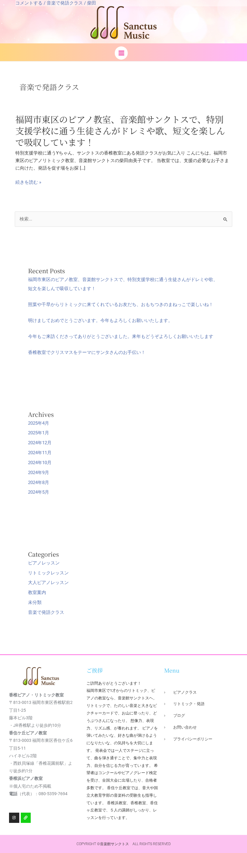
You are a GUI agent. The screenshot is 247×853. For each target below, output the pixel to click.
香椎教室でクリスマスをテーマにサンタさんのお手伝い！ (86, 352)
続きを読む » (28, 182)
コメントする (28, 3)
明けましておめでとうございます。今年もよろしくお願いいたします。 (100, 320)
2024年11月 (40, 452)
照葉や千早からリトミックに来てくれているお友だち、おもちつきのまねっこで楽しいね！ (120, 304)
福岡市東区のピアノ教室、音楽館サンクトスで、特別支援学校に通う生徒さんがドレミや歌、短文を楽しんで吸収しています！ (120, 130)
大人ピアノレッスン (48, 582)
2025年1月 (38, 433)
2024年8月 (38, 482)
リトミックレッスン (48, 573)
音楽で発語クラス (65, 3)
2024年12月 (40, 442)
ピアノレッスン (44, 563)
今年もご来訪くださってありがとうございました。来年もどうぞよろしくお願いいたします (120, 336)
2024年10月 (40, 462)
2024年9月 (38, 472)
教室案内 (37, 592)
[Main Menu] (121, 53)
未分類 (35, 602)
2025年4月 (38, 423)
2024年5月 (38, 492)
